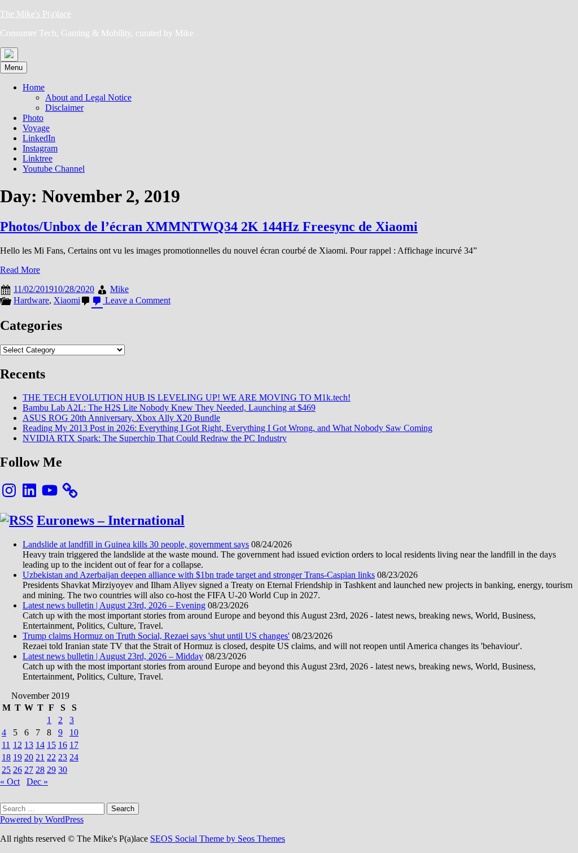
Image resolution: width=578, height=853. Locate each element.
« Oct (10, 781)
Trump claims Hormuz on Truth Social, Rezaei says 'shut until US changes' (156, 636)
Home (34, 87)
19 (17, 757)
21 (40, 757)
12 (17, 745)
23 (62, 757)
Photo (33, 118)
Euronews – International (111, 520)
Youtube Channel (54, 168)
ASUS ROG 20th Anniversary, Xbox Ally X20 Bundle (121, 418)
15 (51, 745)
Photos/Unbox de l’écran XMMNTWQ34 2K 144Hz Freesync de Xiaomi (209, 226)
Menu (14, 67)
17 (73, 745)
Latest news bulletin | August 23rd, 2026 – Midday (113, 656)
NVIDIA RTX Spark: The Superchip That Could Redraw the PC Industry (155, 438)
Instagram (40, 148)
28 (40, 769)
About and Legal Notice (88, 97)
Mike (119, 289)
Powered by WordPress (42, 819)
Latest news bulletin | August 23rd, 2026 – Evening (114, 605)
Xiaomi (67, 300)
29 (51, 769)
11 (6, 745)
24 (73, 757)
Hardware (31, 300)
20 (28, 757)
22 (51, 757)
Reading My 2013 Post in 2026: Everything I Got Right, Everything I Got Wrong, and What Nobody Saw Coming (227, 428)
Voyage (36, 128)
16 (62, 745)
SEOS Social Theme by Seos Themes (217, 838)
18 (6, 757)
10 (73, 732)
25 (6, 769)
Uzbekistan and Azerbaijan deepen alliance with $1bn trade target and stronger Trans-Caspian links (199, 575)
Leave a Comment (136, 300)
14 (40, 745)
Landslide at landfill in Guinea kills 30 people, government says (136, 544)
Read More (20, 270)
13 (28, 745)
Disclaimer (64, 107)
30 (62, 769)
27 (28, 769)
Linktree (37, 158)
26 (17, 769)
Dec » (37, 781)
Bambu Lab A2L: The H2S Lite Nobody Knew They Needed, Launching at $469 (169, 407)
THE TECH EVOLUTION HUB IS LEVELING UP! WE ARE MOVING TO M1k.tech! (187, 397)
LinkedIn (39, 138)
